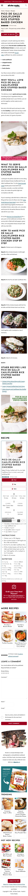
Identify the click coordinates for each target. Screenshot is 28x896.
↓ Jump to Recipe (8, 34)
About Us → (16, 762)
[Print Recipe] (17, 34)
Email (3, 708)
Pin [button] (15, 484)
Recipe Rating (5, 671)
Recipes (8, 11)
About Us (5, 884)
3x (24, 520)
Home (2, 11)
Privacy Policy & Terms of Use (17, 884)
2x (21, 520)
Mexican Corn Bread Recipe (14, 216)
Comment (4, 677)
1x (18, 520)
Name (3, 702)
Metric (14, 520)
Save (14, 489)
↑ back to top (14, 881)
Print (14, 480)
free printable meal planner (15, 595)
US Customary (7, 520)
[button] (2, 26)
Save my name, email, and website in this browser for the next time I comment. (15, 717)
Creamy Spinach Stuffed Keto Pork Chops (13, 386)
